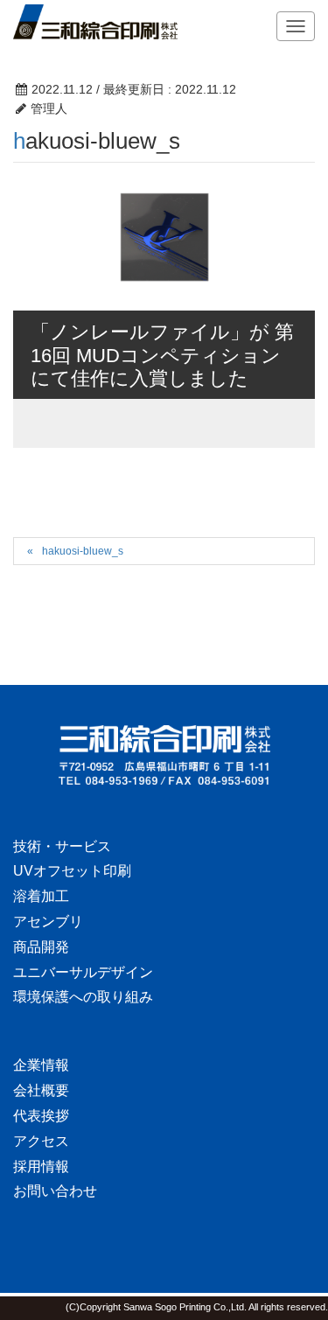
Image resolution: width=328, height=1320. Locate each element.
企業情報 (41, 1065)
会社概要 (41, 1090)
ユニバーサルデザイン (83, 972)
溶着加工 (41, 896)
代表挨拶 (41, 1115)
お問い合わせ (55, 1191)
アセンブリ (48, 921)
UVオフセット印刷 (72, 870)
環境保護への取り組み (83, 996)
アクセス (41, 1141)
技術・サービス (62, 846)
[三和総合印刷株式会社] (164, 754)
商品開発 (41, 946)
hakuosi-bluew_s (82, 551)
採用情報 (41, 1166)
